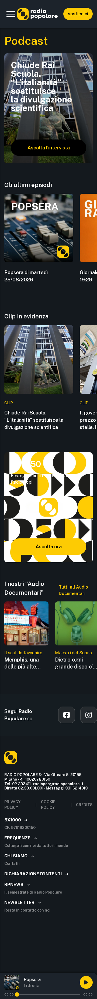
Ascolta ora (49, 546)
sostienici (78, 13)
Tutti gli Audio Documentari (73, 590)
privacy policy (12, 805)
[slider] (17, 994)
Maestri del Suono (73, 652)
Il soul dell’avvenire (23, 652)
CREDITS (84, 805)
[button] (10, 14)
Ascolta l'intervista (48, 147)
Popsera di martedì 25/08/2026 (26, 276)
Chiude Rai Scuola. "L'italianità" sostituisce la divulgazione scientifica (33, 420)
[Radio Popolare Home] (37, 14)
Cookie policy (48, 805)
